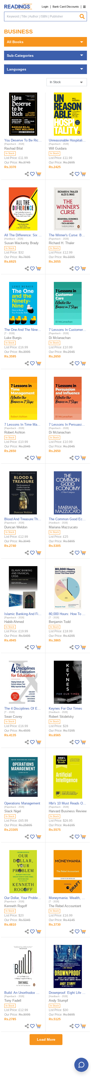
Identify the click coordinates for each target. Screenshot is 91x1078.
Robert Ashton (14, 432)
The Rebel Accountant (65, 906)
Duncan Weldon (15, 527)
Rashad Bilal (13, 148)
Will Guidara (57, 148)
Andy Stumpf (58, 1000)
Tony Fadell (12, 1000)
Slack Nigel (12, 811)
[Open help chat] (81, 1065)
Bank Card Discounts (66, 6)
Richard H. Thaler (61, 243)
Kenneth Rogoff (15, 906)
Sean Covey (13, 716)
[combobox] (41, 16)
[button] (84, 7)
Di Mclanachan (60, 338)
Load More (46, 1039)
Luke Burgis (13, 338)
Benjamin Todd (60, 622)
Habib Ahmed (14, 622)
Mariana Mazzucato (63, 527)
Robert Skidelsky (61, 716)
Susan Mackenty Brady (21, 243)
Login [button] (45, 6)
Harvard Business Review (67, 811)
